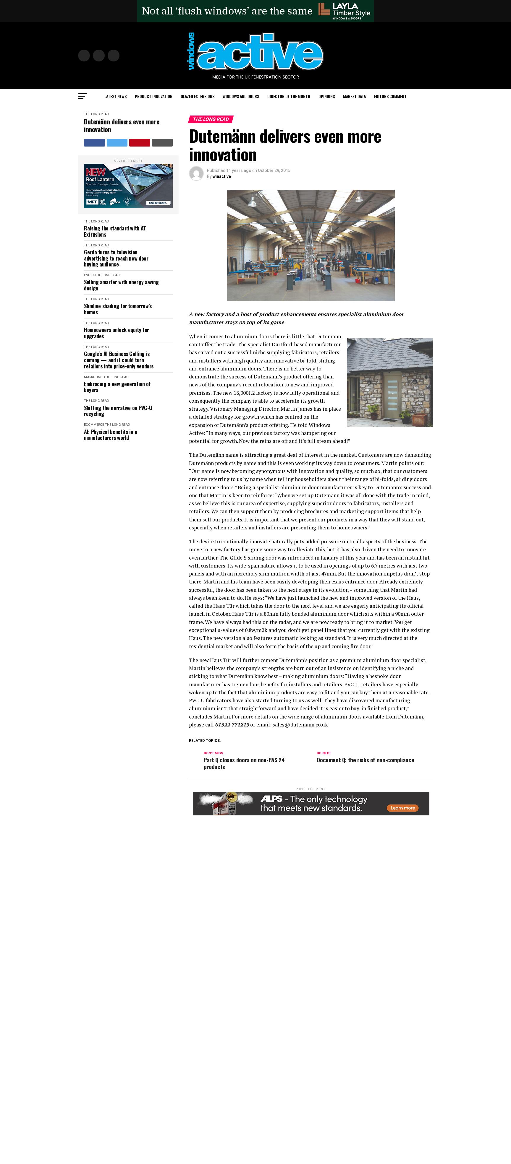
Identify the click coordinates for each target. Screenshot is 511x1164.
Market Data (354, 96)
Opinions (326, 96)
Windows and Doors (241, 96)
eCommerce (94, 425)
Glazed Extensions (197, 96)
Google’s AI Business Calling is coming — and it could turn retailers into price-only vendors (118, 360)
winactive (222, 176)
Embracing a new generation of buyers (117, 387)
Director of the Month (288, 96)
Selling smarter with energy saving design (121, 285)
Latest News (115, 96)
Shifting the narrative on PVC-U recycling (118, 411)
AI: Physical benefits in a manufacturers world (110, 435)
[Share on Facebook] (94, 143)
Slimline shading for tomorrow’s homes (118, 309)
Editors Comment (390, 96)
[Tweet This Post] (117, 143)
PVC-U (89, 275)
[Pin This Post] (139, 143)
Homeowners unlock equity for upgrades (116, 333)
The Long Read (96, 114)
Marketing (93, 377)
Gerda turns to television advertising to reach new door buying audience (116, 258)
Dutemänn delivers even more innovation (121, 125)
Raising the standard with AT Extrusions (115, 231)
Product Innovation (153, 96)
